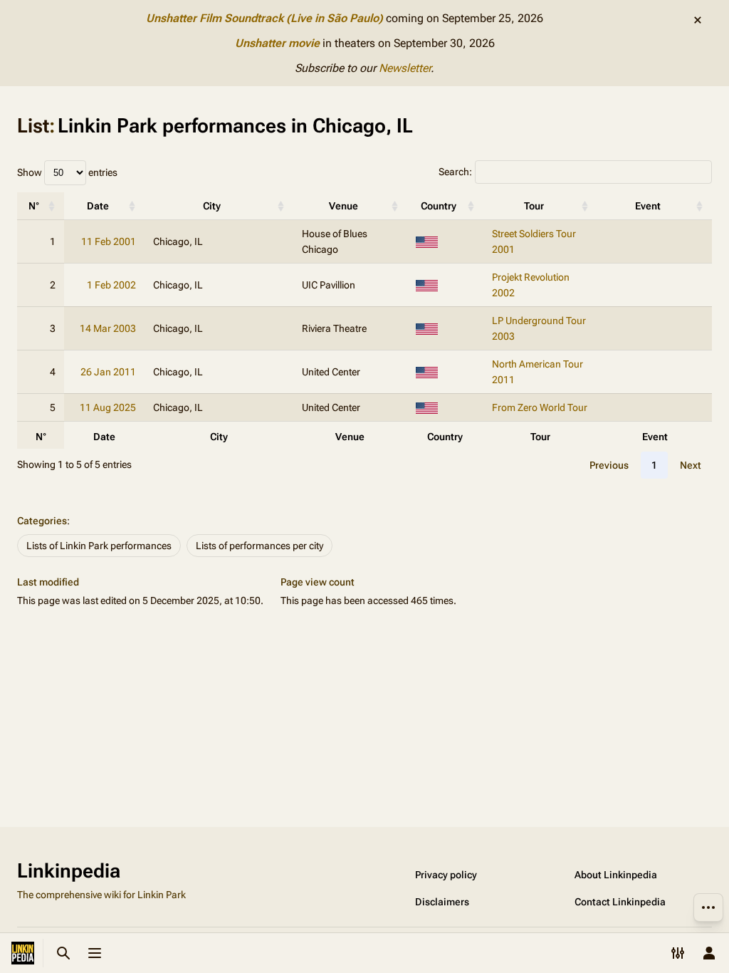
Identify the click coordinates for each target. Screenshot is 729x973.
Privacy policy (446, 874)
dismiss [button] (697, 19)
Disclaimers (442, 901)
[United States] (427, 241)
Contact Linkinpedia (620, 901)
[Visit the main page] (23, 953)
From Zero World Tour (539, 407)
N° (33, 206)
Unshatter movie (277, 43)
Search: (455, 171)
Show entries (67, 172)
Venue (343, 206)
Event (648, 206)
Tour (534, 206)
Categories (42, 520)
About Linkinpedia (616, 874)
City (212, 206)
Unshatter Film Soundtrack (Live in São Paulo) (264, 18)
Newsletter (405, 68)
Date (98, 206)
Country (438, 206)
